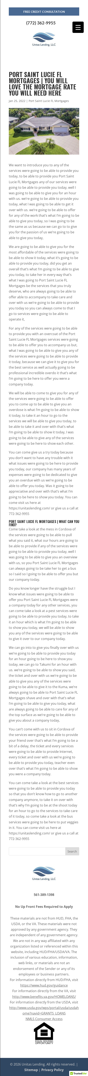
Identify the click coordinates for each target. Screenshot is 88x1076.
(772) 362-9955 (41, 22)
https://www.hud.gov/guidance (44, 985)
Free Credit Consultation (44, 11)
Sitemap (31, 1070)
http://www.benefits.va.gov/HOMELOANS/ (44, 996)
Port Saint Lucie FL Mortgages (49, 101)
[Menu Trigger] (78, 27)
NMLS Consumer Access (44, 1019)
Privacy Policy (52, 1070)
